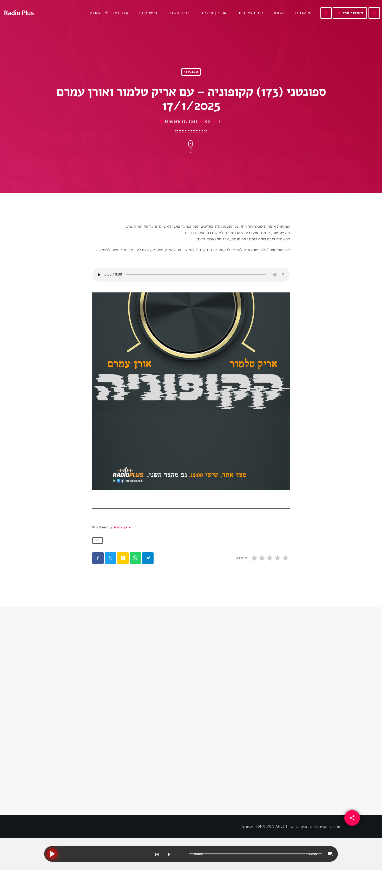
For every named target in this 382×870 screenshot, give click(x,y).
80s (97, 541)
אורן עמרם (122, 527)
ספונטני (191, 72)
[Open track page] (184, 854)
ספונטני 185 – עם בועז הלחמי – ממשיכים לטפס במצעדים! (130, 737)
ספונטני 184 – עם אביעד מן (228, 733)
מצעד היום (106, 724)
